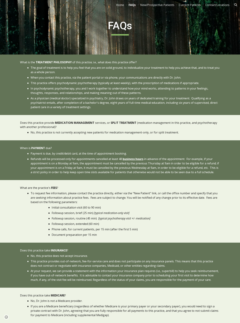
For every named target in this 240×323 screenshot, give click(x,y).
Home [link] (120, 5)
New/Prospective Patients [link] (157, 5)
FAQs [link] (132, 5)
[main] (120, 27)
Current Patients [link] (190, 5)
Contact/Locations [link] (217, 5)
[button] (236, 5)
